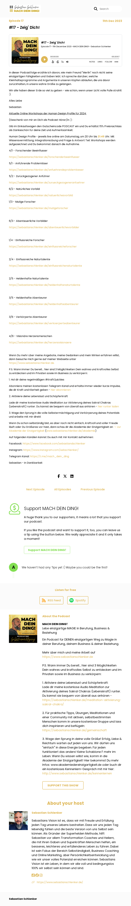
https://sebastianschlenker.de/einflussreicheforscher (43, 246)
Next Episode (35, 489)
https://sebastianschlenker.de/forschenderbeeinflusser (44, 157)
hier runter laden (108, 406)
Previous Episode (93, 489)
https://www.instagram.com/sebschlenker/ (51, 450)
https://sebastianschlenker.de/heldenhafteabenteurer (44, 304)
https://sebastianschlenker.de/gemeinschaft (74, 730)
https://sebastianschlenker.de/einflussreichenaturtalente (45, 266)
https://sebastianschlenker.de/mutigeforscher (38, 208)
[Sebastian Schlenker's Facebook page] (33, 875)
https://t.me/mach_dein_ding (49, 456)
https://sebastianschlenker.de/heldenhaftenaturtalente (44, 285)
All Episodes (62, 489)
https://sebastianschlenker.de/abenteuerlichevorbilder (44, 227)
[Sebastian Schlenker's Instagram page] (40, 875)
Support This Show (62, 785)
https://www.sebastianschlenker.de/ (59, 882)
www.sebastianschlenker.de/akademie (70, 431)
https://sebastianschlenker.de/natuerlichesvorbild (41, 195)
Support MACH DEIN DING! (47, 550)
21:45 (101, 136)
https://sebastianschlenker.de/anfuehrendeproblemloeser (46, 170)
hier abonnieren (61, 390)
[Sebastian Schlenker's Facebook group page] (37, 875)
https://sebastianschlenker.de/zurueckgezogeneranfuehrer (47, 182)
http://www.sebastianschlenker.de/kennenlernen (77, 773)
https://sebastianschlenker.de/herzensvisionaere (40, 342)
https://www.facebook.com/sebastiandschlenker (54, 443)
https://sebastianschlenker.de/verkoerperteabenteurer (44, 323)
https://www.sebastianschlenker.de (31, 363)
